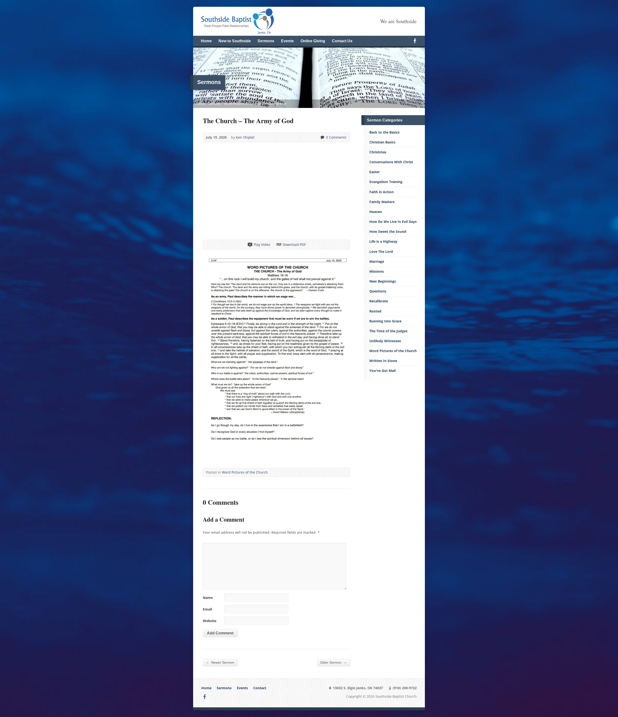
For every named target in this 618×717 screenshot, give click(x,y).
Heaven (375, 211)
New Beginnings (382, 281)
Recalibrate (378, 301)
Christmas (377, 152)
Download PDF (278, 244)
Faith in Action (381, 192)
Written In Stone (383, 360)
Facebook (415, 40)
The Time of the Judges (388, 331)
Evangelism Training (385, 181)
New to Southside (234, 41)
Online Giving (313, 41)
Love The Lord (381, 251)
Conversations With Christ (391, 162)
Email (207, 609)
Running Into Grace (385, 321)
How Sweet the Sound (387, 231)
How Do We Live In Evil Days (393, 221)
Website (209, 620)
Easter (374, 172)
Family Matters (381, 201)
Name (208, 597)
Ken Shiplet (245, 137)
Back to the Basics (384, 132)
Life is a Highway (383, 241)
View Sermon (277, 103)
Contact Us (342, 41)
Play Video (250, 244)
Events (287, 41)
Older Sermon (333, 662)
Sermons (266, 41)
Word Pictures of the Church (244, 103)
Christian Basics (382, 142)
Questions (377, 291)
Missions (376, 271)
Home (206, 41)
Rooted (375, 311)
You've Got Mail (382, 370)
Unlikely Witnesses (385, 341)
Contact (259, 688)
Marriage (376, 261)
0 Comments (322, 137)
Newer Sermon (220, 662)
